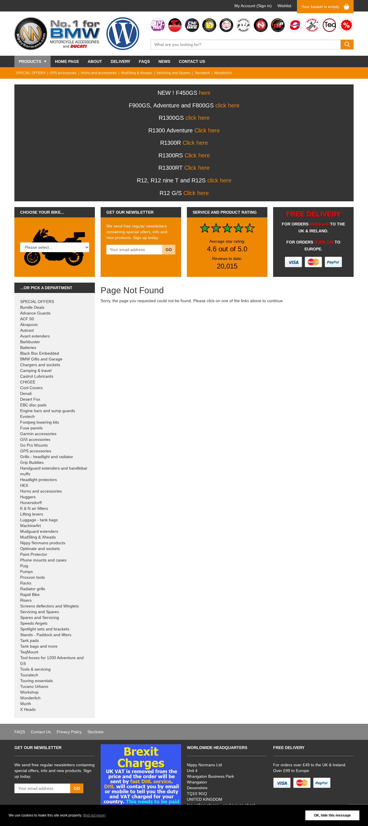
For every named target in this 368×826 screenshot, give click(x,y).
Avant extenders (35, 336)
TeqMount (29, 652)
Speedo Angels (33, 623)
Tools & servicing (35, 669)
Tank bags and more (38, 646)
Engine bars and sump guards (47, 410)
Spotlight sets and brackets (44, 629)
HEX (24, 485)
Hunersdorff (31, 502)
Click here (207, 130)
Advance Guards (35, 313)
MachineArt (30, 525)
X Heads (28, 709)
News (164, 61)
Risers (26, 600)
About (95, 61)
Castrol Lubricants (36, 376)
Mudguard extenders (39, 531)
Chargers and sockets (40, 364)
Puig (24, 565)
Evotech (27, 416)
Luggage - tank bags (39, 520)
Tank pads (29, 640)
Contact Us (192, 61)
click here (227, 105)
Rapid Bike (30, 594)
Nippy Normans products (42, 543)
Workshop (29, 692)
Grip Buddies (32, 462)
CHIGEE (27, 382)
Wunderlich (223, 73)
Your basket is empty (320, 6)
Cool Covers (31, 387)
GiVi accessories (35, 439)
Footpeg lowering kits (39, 422)
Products (30, 61)
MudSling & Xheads (136, 73)
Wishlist (284, 5)
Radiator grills (32, 588)
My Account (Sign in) (253, 5)
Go (169, 249)
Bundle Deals (32, 307)
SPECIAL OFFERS (30, 73)
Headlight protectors (38, 479)
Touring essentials (36, 680)
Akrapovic (29, 324)
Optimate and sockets (40, 548)
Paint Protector (33, 554)
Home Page (67, 61)
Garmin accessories (38, 433)
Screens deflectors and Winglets (49, 606)
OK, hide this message (332, 815)
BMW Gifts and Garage (41, 359)
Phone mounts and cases (43, 560)
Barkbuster (30, 341)
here (204, 93)
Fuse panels (31, 428)
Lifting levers (31, 514)
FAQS (144, 61)
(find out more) (94, 815)
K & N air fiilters (34, 508)
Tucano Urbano (34, 686)
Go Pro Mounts (34, 445)
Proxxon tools (32, 577)
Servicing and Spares (173, 73)
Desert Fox (30, 399)
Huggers (28, 497)
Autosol (27, 330)
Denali (26, 393)
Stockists (95, 731)
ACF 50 (27, 318)
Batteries (28, 347)
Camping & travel (35, 370)
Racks (25, 583)
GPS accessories (63, 73)
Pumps (26, 571)
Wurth (25, 703)
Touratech (202, 73)
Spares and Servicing (39, 617)
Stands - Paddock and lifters (45, 634)
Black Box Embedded (39, 353)
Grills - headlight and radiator (46, 456)
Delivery (120, 61)
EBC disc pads (33, 405)
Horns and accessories (99, 73)
